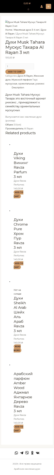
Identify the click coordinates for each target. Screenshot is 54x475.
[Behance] (32, 453)
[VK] (37, 453)
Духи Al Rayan (25, 76)
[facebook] (16, 453)
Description (18, 87)
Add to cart (15, 72)
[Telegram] (21, 453)
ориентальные (26, 83)
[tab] (30, 88)
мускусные (11, 83)
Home (8, 30)
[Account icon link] (41, 6)
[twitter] (27, 453)
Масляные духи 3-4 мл (26, 30)
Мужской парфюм (22, 79)
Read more (17, 348)
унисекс (39, 83)
